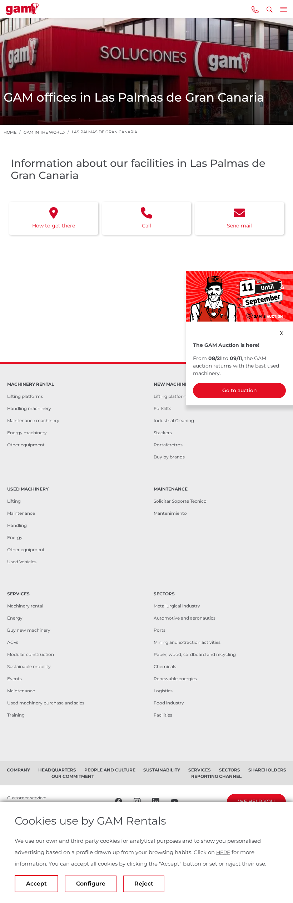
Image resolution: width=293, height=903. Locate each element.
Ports (159, 630)
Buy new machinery (28, 630)
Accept (36, 883)
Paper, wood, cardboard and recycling (195, 654)
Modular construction (30, 654)
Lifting (14, 501)
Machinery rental (25, 606)
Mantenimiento (170, 513)
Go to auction (239, 390)
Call (146, 225)
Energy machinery (27, 432)
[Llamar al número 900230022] (255, 8)
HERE (223, 852)
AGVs (12, 642)
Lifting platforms (25, 396)
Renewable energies (175, 678)
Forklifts (162, 408)
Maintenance (21, 513)
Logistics (163, 690)
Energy (15, 537)
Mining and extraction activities (187, 642)
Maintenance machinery (33, 420)
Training (16, 715)
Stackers (163, 432)
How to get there (53, 225)
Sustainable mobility (29, 666)
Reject (143, 883)
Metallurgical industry (177, 606)
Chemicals (165, 666)
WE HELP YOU (256, 801)
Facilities (163, 715)
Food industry (169, 703)
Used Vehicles (21, 561)
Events (14, 678)
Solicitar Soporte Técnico (180, 501)
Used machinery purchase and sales (45, 703)
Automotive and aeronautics (184, 618)
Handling (17, 525)
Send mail (239, 225)
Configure (90, 883)
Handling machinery (29, 408)
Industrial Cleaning (174, 420)
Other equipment (26, 444)
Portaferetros (168, 444)
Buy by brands (169, 457)
